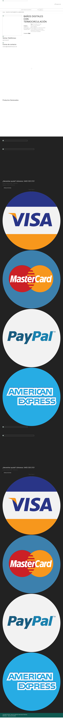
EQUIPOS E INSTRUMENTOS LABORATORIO (15, 12)
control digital (33, 29)
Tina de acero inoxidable (36, 31)
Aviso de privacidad (12, 715)
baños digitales (34, 26)
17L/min (39, 24)
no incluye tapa (40, 29)
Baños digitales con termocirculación (38, 27)
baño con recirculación (35, 25)
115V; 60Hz (35, 24)
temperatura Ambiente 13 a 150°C (37, 30)
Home (4, 12)
